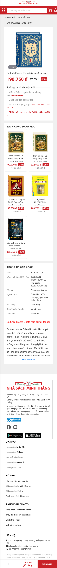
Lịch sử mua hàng (13, 525)
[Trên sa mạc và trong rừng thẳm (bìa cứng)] (40, 141)
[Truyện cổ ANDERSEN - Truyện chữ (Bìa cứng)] (40, 185)
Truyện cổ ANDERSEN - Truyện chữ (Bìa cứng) (40, 201)
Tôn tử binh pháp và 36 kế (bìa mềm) (16, 200)
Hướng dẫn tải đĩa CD (15, 447)
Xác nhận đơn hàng (14, 457)
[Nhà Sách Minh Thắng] (28, 1)
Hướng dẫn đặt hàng (14, 452)
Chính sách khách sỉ (14, 491)
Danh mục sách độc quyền (17, 496)
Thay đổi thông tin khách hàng (18, 515)
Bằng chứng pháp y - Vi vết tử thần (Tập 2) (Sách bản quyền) (15, 244)
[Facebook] (9, 425)
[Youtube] (15, 425)
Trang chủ (9, 17)
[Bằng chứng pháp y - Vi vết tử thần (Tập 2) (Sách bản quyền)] (15, 229)
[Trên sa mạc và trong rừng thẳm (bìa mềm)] (15, 141)
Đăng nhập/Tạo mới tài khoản (18, 510)
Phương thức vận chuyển (17, 481)
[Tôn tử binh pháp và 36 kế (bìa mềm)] (15, 185)
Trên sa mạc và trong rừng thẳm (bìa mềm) (15, 157)
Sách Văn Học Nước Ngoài (19, 23)
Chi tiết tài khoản (13, 520)
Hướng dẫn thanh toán (15, 462)
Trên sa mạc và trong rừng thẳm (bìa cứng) (40, 157)
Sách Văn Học (24, 17)
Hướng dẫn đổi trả (13, 467)
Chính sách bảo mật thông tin (18, 486)
